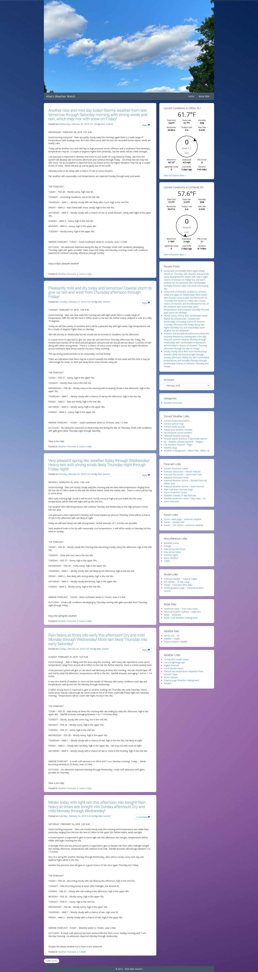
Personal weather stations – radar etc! (182, 611)
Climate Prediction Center (176, 468)
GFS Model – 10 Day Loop (176, 581)
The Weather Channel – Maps (178, 444)
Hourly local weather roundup (178, 429)
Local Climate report (173, 668)
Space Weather (171, 558)
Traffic (167, 561)
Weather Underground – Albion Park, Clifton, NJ (186, 450)
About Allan (204, 96)
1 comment (142, 817)
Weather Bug (170, 447)
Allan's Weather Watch (60, 96)
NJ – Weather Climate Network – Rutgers (183, 441)
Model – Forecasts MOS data (178, 584)
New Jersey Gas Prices (174, 549)
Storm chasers (171, 677)
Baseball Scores (171, 543)
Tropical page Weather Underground (181, 680)
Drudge (167, 546)
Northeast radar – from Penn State (181, 608)
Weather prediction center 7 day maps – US (185, 498)
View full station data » (175, 175)
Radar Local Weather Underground (180, 617)
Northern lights (171, 555)
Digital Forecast (171, 665)
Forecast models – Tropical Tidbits (180, 578)
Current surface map (174, 423)
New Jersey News (172, 552)
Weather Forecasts (67, 274)
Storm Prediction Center (175, 492)
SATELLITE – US (171, 635)
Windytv (167, 683)
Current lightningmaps (174, 662)
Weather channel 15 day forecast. (180, 495)
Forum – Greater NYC (174, 522)
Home (191, 96)
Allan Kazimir (107, 124)
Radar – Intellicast (172, 614)
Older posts (51, 960)
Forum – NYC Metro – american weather (183, 525)
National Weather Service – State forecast (184, 486)
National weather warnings (177, 435)
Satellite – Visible (172, 638)
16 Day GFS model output (176, 659)
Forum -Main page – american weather (183, 519)
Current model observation (177, 420)
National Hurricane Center (176, 477)
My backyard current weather (178, 432)
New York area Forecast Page (178, 489)
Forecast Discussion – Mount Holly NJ (182, 471)
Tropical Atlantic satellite (175, 641)
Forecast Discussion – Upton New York (183, 474)
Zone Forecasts (171, 501)
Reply (145, 125)
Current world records (174, 426)
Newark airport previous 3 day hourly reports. (186, 438)
